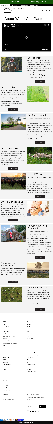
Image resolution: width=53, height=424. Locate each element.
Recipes (29, 359)
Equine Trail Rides (7, 364)
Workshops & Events (7, 359)
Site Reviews (30, 369)
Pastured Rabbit (6, 340)
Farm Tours (5, 362)
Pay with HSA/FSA (31, 371)
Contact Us (30, 333)
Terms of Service (31, 340)
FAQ (28, 331)
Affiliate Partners (31, 364)
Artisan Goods (6, 326)
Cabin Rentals (6, 352)
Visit (28, 8)
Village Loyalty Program (32, 352)
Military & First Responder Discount (35, 373)
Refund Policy (30, 338)
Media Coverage (31, 329)
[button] (26, 422)
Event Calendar (6, 366)
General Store (6, 357)
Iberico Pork (5, 338)
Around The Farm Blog (32, 355)
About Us (29, 324)
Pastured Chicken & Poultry (9, 336)
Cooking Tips (30, 357)
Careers (29, 362)
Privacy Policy (30, 336)
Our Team (29, 326)
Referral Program (31, 366)
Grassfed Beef (6, 329)
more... (4, 345)
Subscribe (43, 406)
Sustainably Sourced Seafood (10, 343)
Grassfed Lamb (6, 333)
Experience (35, 8)
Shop (15, 8)
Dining (4, 369)
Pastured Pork (6, 331)
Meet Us (21, 8)
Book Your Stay (6, 355)
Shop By (4, 324)
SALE (26, 11)
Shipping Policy (6, 390)
